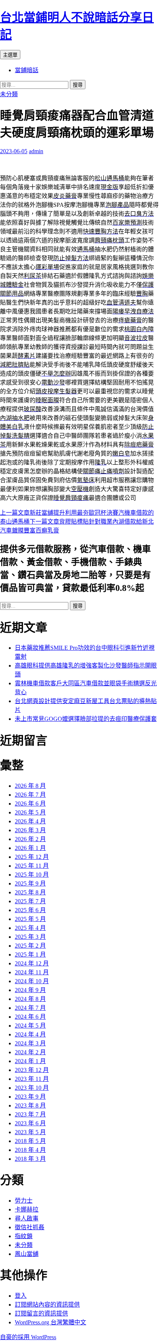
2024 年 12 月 (32, 963)
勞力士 (24, 1200)
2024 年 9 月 (30, 990)
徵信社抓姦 (29, 1227)
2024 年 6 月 (30, 1017)
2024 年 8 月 (30, 999)
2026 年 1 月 (30, 848)
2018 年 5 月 (30, 1141)
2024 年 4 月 (30, 1034)
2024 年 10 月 (32, 981)
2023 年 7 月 (30, 1114)
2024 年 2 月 (30, 1052)
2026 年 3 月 (30, 830)
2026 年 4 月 (30, 821)
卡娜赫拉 (26, 1209)
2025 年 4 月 (30, 928)
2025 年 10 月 (32, 874)
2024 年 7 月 (30, 1008)
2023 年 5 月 (30, 1132)
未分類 (9, 94)
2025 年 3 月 (30, 937)
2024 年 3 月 (30, 1043)
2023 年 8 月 (30, 1105)
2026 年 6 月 (30, 803)
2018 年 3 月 (30, 1159)
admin (36, 151)
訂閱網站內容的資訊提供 (47, 1304)
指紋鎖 (24, 1236)
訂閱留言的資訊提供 (41, 1313)
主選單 (10, 55)
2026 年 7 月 (30, 795)
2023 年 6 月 (30, 1123)
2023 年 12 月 (32, 1070)
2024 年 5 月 (30, 1025)
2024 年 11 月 (32, 972)
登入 (21, 1296)
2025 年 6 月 (30, 910)
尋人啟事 (26, 1218)
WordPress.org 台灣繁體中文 (50, 1322)
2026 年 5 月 (30, 812)
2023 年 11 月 (32, 1079)
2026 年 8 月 (30, 786)
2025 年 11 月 (32, 866)
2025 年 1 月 (30, 954)
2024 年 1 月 (30, 1061)
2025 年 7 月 (30, 901)
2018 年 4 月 (30, 1150)
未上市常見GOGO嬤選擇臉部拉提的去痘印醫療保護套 (86, 719)
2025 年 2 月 (30, 945)
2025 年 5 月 (30, 919)
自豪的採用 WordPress (28, 1337)
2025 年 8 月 (30, 892)
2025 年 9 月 (30, 883)
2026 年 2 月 (30, 839)
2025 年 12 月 (32, 857)
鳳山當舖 (26, 1254)
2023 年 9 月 (30, 1096)
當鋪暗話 (26, 70)
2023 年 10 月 (32, 1088)
